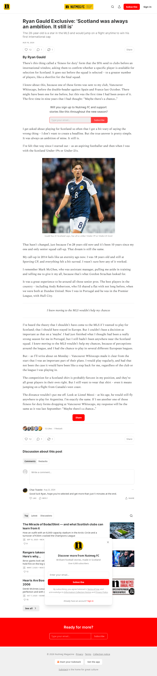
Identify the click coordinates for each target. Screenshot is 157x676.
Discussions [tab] (46, 515)
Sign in (147, 6)
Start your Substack (70, 661)
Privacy (79, 654)
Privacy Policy (102, 592)
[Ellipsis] (132, 489)
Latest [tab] (34, 515)
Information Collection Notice (77, 592)
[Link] (18, 57)
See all (29, 608)
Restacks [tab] (42, 461)
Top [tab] (26, 515)
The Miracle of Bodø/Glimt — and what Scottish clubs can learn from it (63, 526)
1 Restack (58, 428)
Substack (63, 669)
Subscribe (131, 6)
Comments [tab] (30, 461)
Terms (88, 654)
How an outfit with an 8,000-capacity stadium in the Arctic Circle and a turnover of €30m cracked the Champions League (60, 534)
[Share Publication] (119, 7)
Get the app (93, 661)
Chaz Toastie (35, 489)
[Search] (112, 7)
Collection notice (101, 654)
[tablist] (36, 461)
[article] (78, 534)
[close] (107, 542)
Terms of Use (93, 589)
